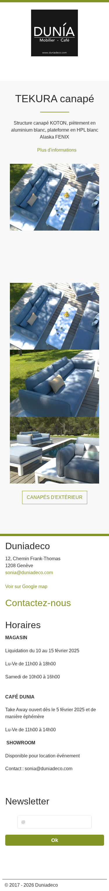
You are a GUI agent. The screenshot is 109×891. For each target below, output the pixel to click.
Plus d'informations (56, 150)
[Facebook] (49, 73)
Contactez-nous (38, 603)
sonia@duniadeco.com (29, 572)
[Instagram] (62, 73)
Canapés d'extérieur (55, 497)
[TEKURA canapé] (54, 196)
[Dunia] (54, 34)
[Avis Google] (75, 73)
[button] (14, 867)
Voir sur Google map (26, 586)
